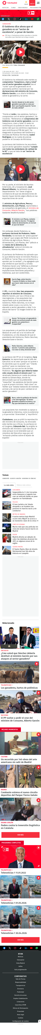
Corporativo (20, 976)
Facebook (3, 19)
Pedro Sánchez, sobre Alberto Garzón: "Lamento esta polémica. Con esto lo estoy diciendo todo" (7, 348)
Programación (35, 7)
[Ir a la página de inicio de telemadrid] (9, 3)
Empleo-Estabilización (20, 998)
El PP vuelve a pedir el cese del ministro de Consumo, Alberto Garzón (20, 701)
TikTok (20, 19)
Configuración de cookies (20, 1021)
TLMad (13, 7)
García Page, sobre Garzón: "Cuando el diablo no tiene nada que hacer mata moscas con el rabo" (7, 281)
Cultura (4, 757)
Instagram (15, 19)
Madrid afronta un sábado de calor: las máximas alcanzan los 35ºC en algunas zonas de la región (6, 538)
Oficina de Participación (20, 1008)
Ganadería (6, 24)
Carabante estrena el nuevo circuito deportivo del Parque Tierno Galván (20, 776)
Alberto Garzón (15, 478)
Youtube (32, 19)
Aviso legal (20, 1014)
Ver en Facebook (4, 948)
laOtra (20, 966)
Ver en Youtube (31, 948)
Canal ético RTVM (20, 1005)
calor (14, 534)
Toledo (15, 502)
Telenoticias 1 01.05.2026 (20, 886)
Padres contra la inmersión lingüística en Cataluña (20, 809)
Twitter (9, 19)
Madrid (4, 789)
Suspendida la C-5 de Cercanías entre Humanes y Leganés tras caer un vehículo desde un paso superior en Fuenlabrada (6, 493)
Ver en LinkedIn (26, 948)
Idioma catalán (7, 822)
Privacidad (20, 1011)
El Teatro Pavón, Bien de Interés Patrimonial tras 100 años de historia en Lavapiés (6, 550)
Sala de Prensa (20, 979)
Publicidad (20, 992)
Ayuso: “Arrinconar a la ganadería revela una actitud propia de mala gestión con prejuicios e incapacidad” (7, 320)
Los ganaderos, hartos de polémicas (19, 672)
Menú (38, 3)
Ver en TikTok (20, 948)
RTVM (20, 954)
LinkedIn (26, 19)
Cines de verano (18, 524)
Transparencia (20, 985)
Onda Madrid (23, 7)
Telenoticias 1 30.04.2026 (20, 917)
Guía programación (20, 969)
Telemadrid (20, 960)
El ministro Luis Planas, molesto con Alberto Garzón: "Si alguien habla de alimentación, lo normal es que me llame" (7, 221)
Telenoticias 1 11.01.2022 (20, 856)
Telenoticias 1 (6, 685)
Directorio (20, 988)
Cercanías (16, 490)
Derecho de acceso (20, 995)
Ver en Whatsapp (37, 948)
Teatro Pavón (17, 547)
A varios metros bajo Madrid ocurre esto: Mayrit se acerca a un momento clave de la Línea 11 (6, 517)
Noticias (5, 7)
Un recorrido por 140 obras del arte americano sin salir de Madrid (20, 743)
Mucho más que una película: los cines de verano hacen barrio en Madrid (6, 528)
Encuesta (4, 650)
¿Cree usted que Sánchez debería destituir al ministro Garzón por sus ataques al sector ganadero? (19, 638)
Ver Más (20, 835)
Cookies (20, 1018)
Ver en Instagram (15, 948)
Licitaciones (20, 1001)
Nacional (4, 715)
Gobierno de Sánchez (29, 478)
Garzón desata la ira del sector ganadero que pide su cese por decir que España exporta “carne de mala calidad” (7, 104)
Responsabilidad (20, 982)
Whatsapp (38, 19)
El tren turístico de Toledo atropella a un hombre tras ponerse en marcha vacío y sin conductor (6, 505)
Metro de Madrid (18, 514)
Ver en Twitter (10, 948)
